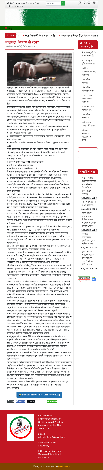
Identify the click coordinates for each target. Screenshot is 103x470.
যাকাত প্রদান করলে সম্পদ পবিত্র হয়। (87, 98)
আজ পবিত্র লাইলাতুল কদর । (88, 89)
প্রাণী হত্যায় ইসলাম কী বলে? (88, 124)
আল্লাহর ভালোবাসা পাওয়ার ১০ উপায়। (86, 135)
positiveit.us (64, 466)
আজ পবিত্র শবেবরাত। (86, 116)
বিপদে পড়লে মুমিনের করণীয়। (88, 62)
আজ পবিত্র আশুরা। (86, 81)
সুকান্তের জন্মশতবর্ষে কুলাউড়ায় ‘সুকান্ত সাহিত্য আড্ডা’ (88, 238)
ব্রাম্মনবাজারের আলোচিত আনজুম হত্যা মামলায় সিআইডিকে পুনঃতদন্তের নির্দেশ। (89, 185)
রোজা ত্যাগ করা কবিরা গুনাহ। (88, 108)
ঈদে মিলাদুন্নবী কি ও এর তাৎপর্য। (33, 35)
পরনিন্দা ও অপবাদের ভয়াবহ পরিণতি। (88, 71)
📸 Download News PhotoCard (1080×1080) (39, 394)
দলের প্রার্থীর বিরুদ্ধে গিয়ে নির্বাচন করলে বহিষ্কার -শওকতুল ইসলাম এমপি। (89, 219)
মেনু (9, 28)
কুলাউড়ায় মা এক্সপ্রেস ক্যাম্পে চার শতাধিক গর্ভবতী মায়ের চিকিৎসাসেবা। (88, 258)
